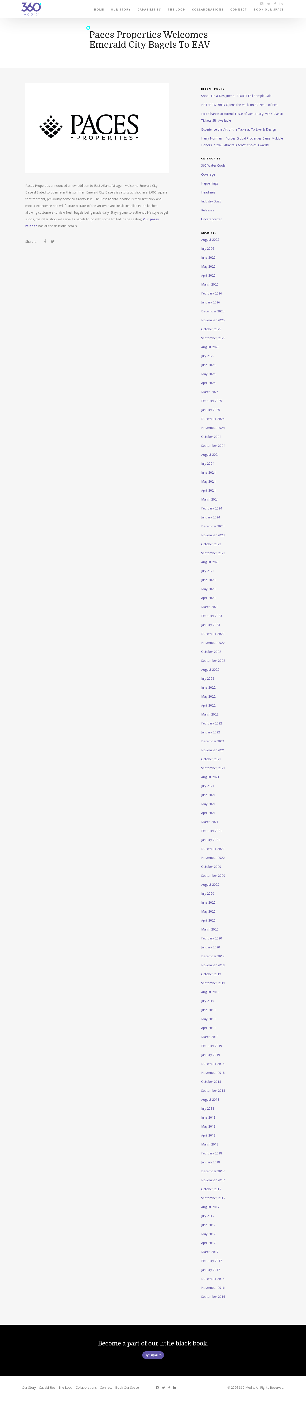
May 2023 (208, 589)
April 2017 (208, 1243)
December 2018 (212, 1063)
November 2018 (213, 1072)
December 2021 (212, 741)
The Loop (176, 9)
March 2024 (209, 499)
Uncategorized (211, 219)
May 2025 (208, 374)
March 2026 (209, 284)
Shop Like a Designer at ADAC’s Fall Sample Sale (236, 96)
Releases (207, 210)
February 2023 (211, 616)
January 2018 (210, 1162)
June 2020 (208, 902)
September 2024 (213, 445)
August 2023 (210, 562)
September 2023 (213, 553)
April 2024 (208, 490)
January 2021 (210, 840)
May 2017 (208, 1234)
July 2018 (207, 1108)
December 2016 (212, 1278)
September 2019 (213, 983)
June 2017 (208, 1225)
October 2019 (211, 974)
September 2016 (213, 1296)
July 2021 (207, 786)
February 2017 (211, 1261)
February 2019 (211, 1046)
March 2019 (209, 1037)
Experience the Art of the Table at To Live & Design (238, 129)
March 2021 (209, 822)
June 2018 (208, 1117)
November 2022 (213, 642)
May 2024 (208, 481)
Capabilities (149, 9)
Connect (238, 9)
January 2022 (210, 732)
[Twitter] (52, 242)
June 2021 (208, 795)
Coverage (208, 174)
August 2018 (210, 1099)
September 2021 (213, 768)
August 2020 (210, 884)
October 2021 (211, 759)
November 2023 (213, 535)
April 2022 (208, 705)
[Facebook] (45, 242)
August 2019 (210, 992)
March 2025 (209, 392)
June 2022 (208, 687)
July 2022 (207, 678)
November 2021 (213, 750)
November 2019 (213, 965)
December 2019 (212, 956)
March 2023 (209, 607)
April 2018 (208, 1135)
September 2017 (213, 1198)
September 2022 (213, 660)
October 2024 (211, 436)
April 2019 (208, 1028)
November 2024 (213, 427)
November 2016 (213, 1287)
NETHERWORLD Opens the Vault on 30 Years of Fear (240, 105)
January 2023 (210, 625)
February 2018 (211, 1153)
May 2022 (208, 696)
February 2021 (211, 831)
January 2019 (210, 1055)
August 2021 (210, 777)
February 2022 (211, 723)
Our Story (121, 9)
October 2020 (211, 866)
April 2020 (208, 920)
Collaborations (208, 9)
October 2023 (211, 544)
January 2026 (210, 302)
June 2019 (208, 1010)
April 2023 (208, 598)
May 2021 (208, 804)
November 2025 (213, 320)
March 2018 (209, 1144)
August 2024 (210, 454)
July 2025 (207, 356)
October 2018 (211, 1081)
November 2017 (213, 1180)
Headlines (208, 192)
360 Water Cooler (214, 165)
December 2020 (212, 849)
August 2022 (210, 669)
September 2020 (213, 875)
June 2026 (208, 257)
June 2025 (208, 365)
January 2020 (210, 947)
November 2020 (213, 857)
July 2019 (207, 1001)
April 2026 (208, 275)
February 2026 (211, 293)
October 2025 (211, 329)
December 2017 (212, 1171)
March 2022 (209, 714)
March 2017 (209, 1252)
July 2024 (207, 463)
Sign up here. (153, 1355)
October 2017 (211, 1189)
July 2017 (207, 1216)
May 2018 (208, 1126)
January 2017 (210, 1270)
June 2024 (208, 472)
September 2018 (213, 1090)
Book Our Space (269, 9)
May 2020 (208, 911)
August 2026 (210, 239)
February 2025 (211, 401)
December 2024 (212, 419)
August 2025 (210, 347)
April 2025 (208, 383)
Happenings (209, 183)
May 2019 (208, 1019)
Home (99, 9)
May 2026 (208, 266)
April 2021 (208, 813)
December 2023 (212, 526)
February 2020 (211, 938)
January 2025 (210, 410)
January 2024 (210, 517)
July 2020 (207, 893)
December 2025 (212, 311)
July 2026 (207, 248)
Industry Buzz (211, 201)
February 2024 (211, 508)
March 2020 (209, 929)
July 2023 (207, 571)
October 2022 (211, 651)
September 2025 (213, 338)
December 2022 (212, 634)
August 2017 (210, 1207)
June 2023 (208, 580)
